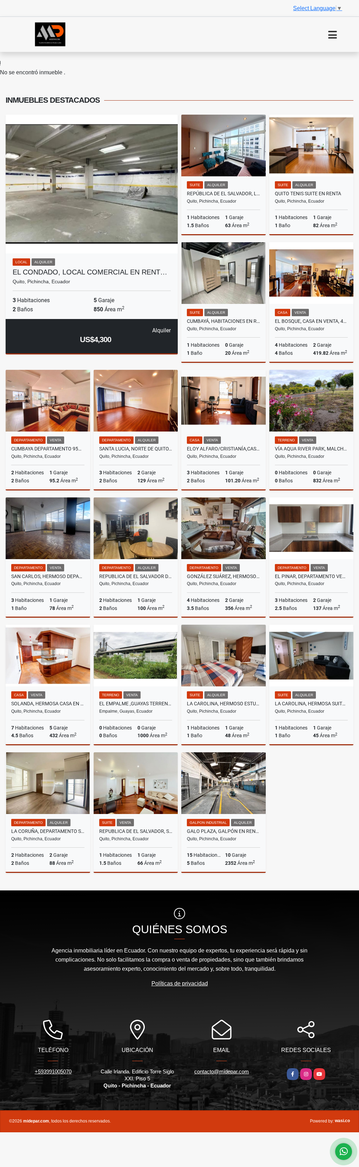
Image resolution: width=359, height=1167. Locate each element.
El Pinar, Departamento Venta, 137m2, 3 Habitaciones (311, 576)
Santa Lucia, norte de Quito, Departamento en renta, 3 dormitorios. (135, 449)
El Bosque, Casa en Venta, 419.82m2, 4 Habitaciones (311, 321)
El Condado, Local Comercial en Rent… (90, 272)
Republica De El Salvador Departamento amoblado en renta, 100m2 (135, 576)
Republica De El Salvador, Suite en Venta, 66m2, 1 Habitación (135, 831)
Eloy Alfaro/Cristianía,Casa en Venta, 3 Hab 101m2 (223, 449)
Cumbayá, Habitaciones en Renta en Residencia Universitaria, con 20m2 (223, 321)
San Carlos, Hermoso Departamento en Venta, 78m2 (47, 576)
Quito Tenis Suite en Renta (308, 193)
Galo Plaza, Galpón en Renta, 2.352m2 (223, 831)
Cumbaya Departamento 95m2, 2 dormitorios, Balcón (47, 449)
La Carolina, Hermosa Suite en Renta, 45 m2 (311, 703)
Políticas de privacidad (179, 983)
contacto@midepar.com (221, 1071)
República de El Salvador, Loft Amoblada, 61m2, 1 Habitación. (223, 193)
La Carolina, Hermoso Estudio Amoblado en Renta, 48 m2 (223, 703)
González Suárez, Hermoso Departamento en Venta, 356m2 (223, 576)
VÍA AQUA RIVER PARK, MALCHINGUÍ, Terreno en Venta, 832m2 (311, 449)
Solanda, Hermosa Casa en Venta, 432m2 (47, 703)
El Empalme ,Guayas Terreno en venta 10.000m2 (135, 703)
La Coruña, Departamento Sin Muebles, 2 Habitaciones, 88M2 (47, 831)
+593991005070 (53, 1071)
